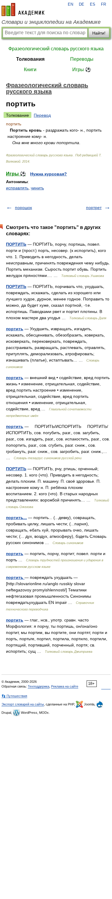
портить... (16, 517)
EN (70, 4)
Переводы (81, 59)
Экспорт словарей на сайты (22, 704)
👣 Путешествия (14, 696)
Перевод (42, 115)
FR (103, 4)
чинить (37, 188)
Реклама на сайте (64, 686)
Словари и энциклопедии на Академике (51, 22)
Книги (30, 69)
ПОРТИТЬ (16, 244)
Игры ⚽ (81, 69)
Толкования (30, 59)
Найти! (98, 33)
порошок (23, 207)
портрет (94, 207)
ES (92, 4)
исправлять (17, 188)
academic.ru (23, 9)
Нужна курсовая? (48, 174)
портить (14, 328)
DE (81, 4)
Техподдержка (38, 686)
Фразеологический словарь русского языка (56, 48)
